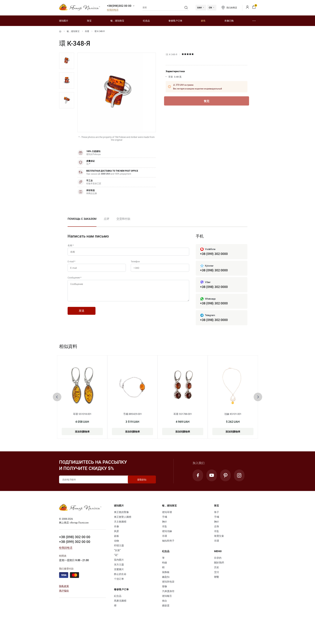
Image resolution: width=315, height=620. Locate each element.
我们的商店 (231, 7)
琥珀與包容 (168, 581)
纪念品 (146, 20)
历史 (216, 567)
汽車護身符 (168, 591)
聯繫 (216, 576)
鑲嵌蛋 (165, 605)
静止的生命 (120, 574)
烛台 (164, 600)
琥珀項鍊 (167, 531)
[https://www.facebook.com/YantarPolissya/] (198, 475)
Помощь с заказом (82, 219)
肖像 (116, 526)
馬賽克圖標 (120, 600)
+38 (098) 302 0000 (214, 270)
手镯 (164, 516)
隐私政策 (64, 586)
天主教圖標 (120, 521)
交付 (216, 572)
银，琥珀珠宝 (117, 20)
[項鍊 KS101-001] (232, 385)
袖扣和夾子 (168, 540)
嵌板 (116, 535)
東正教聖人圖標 (122, 516)
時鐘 (164, 562)
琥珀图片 (63, 20)
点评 (106, 219)
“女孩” (117, 550)
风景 (116, 531)
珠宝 (89, 20)
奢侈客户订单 (175, 20)
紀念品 (117, 595)
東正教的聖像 (121, 512)
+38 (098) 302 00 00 (74, 537)
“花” (116, 555)
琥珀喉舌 (167, 595)
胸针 (164, 521)
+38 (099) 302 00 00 (74, 541)
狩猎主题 (119, 545)
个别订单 (119, 578)
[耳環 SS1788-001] (182, 385)
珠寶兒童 (219, 535)
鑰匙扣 (165, 576)
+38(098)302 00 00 (119, 6)
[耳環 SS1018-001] (82, 385)
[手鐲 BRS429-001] (132, 385)
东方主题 (119, 564)
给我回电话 (112, 10)
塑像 (164, 586)
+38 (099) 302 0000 (214, 253)
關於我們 (219, 562)
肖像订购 (229, 20)
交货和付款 (123, 219)
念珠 (216, 526)
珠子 (216, 512)
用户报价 (64, 590)
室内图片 (119, 559)
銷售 (203, 20)
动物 (116, 540)
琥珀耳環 (167, 512)
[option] (66, 61)
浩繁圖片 (119, 569)
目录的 (217, 557)
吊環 (87, 31)
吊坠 (164, 526)
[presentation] (57, 397)
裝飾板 (165, 572)
